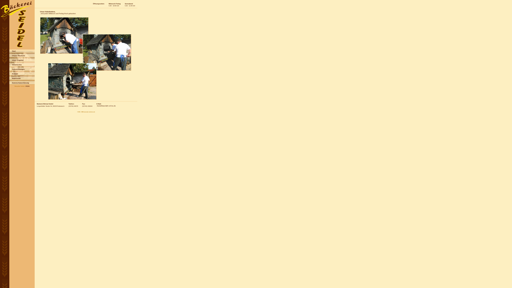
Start (14, 51)
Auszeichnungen (18, 69)
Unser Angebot (17, 60)
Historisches (17, 65)
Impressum (16, 78)
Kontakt (15, 74)
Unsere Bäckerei (18, 56)
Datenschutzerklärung (20, 83)
